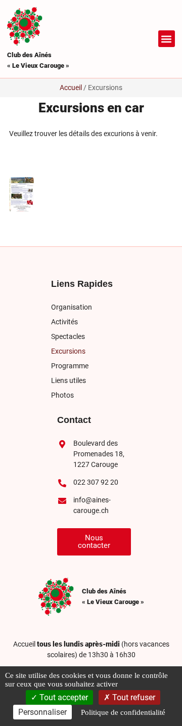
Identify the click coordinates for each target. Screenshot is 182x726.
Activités (64, 322)
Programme (69, 366)
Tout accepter (62, 697)
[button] (166, 38)
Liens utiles (68, 380)
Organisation (71, 307)
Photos (62, 395)
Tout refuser (132, 697)
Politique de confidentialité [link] (123, 712)
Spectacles (68, 336)
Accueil (71, 87)
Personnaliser (42, 712)
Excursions (68, 351)
